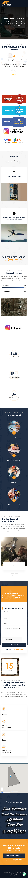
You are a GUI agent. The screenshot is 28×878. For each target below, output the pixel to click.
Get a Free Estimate (14, 460)
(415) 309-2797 (15, 259)
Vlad (14, 565)
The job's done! (14, 505)
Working (14, 482)
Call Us (14, 438)
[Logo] (6, 2)
